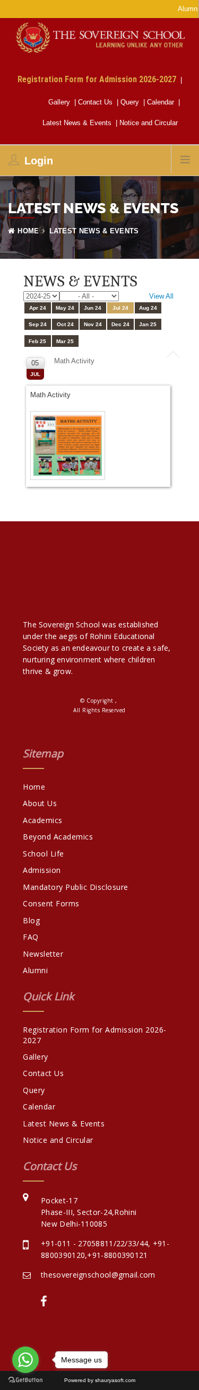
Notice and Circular (150, 123)
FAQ (31, 937)
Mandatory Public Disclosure (75, 887)
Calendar (162, 102)
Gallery (61, 102)
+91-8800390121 (117, 1255)
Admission (42, 870)
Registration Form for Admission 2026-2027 (99, 79)
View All (161, 296)
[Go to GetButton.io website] (25, 1380)
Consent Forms (51, 903)
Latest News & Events (79, 123)
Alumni (35, 970)
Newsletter (43, 954)
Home (28, 231)
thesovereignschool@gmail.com (98, 1275)
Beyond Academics (58, 837)
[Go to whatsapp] (25, 1360)
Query (131, 102)
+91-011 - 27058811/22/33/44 (94, 1243)
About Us (40, 803)
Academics (43, 820)
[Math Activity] (68, 446)
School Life (43, 854)
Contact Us (97, 102)
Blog (31, 920)
